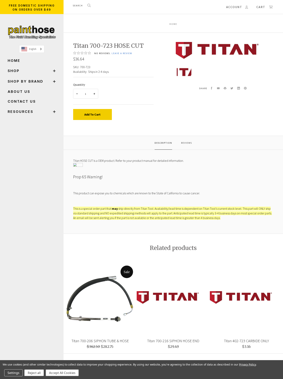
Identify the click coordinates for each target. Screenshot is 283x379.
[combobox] (31, 49)
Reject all (34, 373)
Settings (13, 373)
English (32, 49)
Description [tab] (163, 142)
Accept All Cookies (62, 373)
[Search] (89, 6)
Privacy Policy (247, 364)
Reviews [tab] (186, 142)
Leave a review (122, 53)
